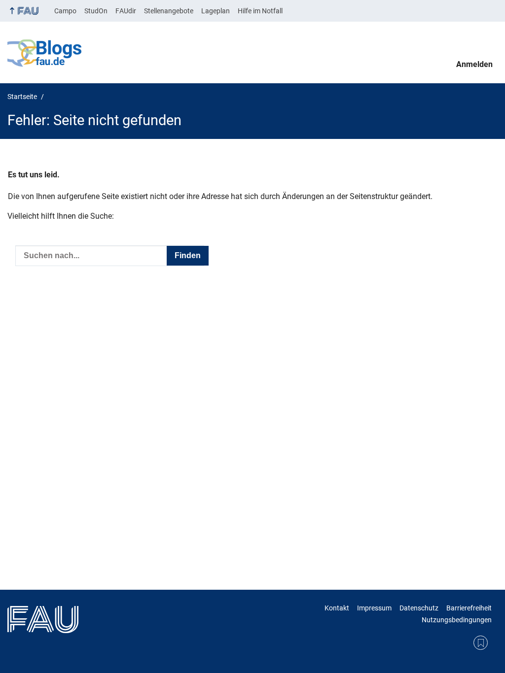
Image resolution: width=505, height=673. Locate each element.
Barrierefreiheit (469, 608)
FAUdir (125, 11)
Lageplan (215, 11)
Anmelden (474, 64)
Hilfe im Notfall (260, 11)
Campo (65, 11)
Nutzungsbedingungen (457, 620)
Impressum (374, 608)
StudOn (96, 11)
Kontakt (337, 608)
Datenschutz (418, 608)
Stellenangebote (168, 11)
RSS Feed (480, 643)
